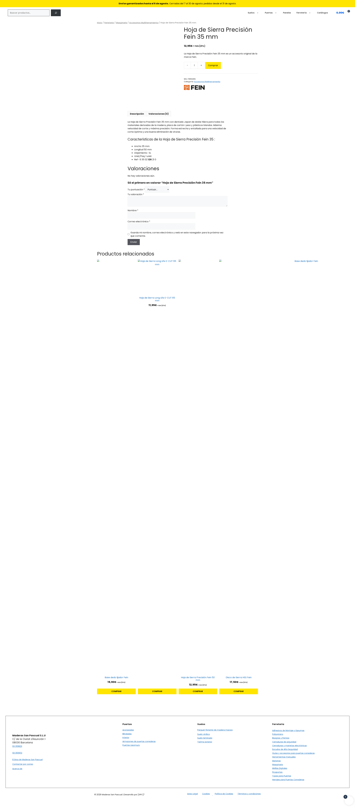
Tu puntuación (136, 189)
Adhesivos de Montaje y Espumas (288, 730)
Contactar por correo (22, 764)
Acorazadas (128, 730)
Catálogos (322, 12)
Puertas (269, 12)
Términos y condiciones (249, 793)
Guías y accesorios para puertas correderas (293, 753)
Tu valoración (136, 194)
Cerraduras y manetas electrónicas (289, 745)
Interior (125, 737)
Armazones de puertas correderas (139, 741)
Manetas (276, 760)
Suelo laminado (204, 738)
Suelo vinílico (203, 734)
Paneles (287, 12)
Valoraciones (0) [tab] (159, 113)
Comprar (213, 65)
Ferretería (301, 12)
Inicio (99, 22)
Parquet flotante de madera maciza (215, 730)
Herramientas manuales (284, 757)
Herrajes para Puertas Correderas (288, 779)
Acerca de (17, 768)
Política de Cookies (224, 793)
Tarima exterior (204, 741)
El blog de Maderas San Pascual (27, 759)
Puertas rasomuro (131, 745)
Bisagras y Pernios (280, 738)
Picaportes (277, 772)
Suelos (251, 12)
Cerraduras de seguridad (284, 741)
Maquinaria (121, 22)
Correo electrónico (139, 221)
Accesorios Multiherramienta (143, 22)
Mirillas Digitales (279, 768)
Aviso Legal (192, 793)
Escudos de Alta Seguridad (285, 749)
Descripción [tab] (137, 113)
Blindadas (127, 733)
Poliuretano (277, 734)
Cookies (206, 793)
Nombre (133, 210)
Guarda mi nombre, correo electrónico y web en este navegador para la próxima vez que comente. (176, 234)
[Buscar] (56, 12)
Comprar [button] (116, 691)
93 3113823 (17, 746)
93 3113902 (17, 753)
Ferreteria (109, 22)
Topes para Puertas (281, 776)
